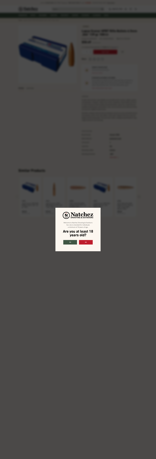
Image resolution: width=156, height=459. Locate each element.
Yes (70, 242)
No (86, 242)
